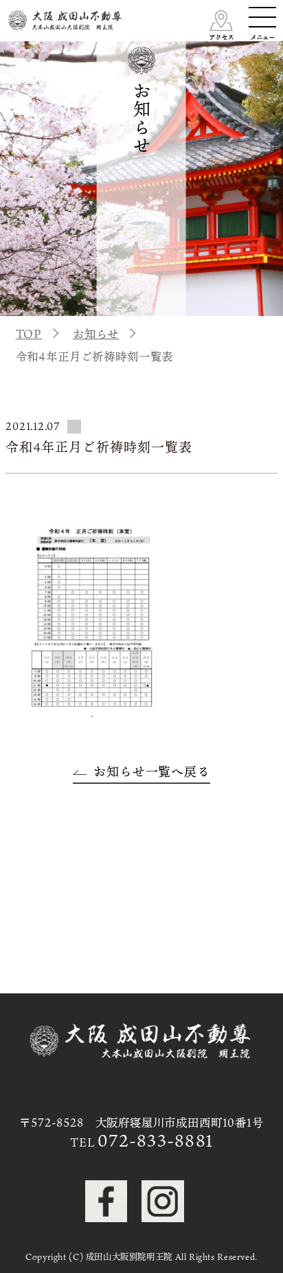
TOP (29, 333)
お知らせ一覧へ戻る (151, 771)
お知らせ (96, 333)
